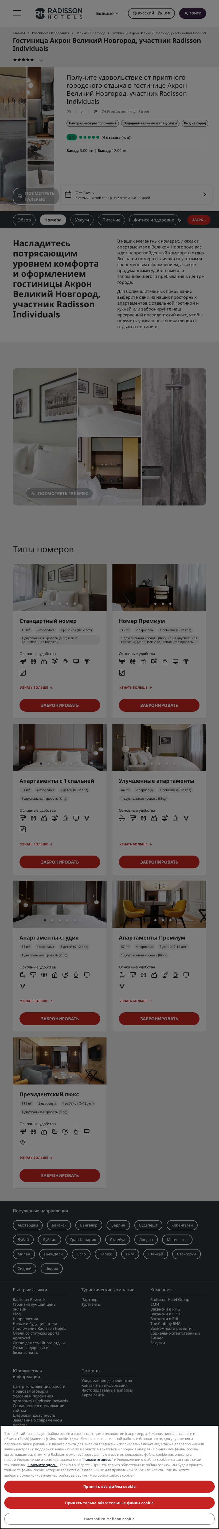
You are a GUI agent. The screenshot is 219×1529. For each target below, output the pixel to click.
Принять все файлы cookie (109, 1486)
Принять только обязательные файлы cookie (109, 1502)
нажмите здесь (97, 1459)
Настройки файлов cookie (109, 1518)
